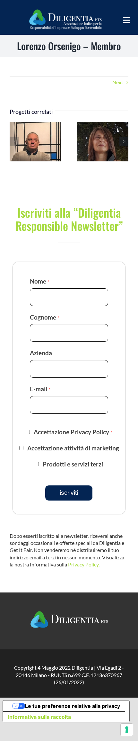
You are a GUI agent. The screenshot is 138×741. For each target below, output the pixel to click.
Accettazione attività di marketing (73, 448)
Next (117, 82)
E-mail (40, 389)
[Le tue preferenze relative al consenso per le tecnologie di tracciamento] (127, 730)
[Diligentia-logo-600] (65, 9)
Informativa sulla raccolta (39, 717)
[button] (14, 141)
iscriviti (69, 492)
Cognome (44, 317)
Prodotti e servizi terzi (73, 464)
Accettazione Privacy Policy (73, 432)
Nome (39, 281)
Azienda (41, 353)
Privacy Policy (83, 564)
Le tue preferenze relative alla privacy (72, 706)
